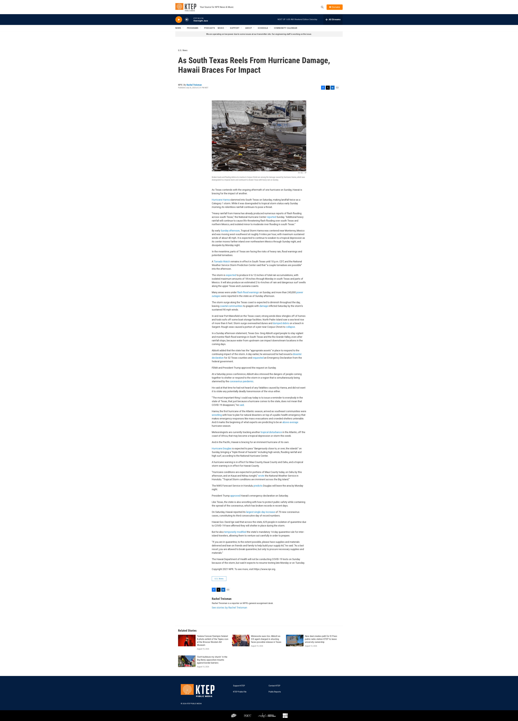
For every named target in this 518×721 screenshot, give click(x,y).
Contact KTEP (274, 686)
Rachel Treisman (194, 84)
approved (235, 495)
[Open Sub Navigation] (183, 28)
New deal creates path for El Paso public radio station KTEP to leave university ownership (321, 639)
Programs (192, 28)
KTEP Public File (239, 692)
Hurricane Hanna (221, 199)
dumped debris (281, 323)
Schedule (263, 28)
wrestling (217, 414)
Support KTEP (239, 686)
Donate (336, 7)
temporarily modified (235, 532)
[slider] (191, 19)
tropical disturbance (271, 432)
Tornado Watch (222, 261)
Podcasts (209, 28)
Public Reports (275, 692)
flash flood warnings (248, 292)
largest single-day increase (260, 512)
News (178, 28)
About (248, 28)
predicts (258, 485)
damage (263, 306)
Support (234, 28)
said (241, 405)
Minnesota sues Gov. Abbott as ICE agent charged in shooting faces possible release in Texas (266, 639)
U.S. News (183, 50)
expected (231, 275)
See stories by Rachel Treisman (229, 607)
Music (221, 28)
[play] (179, 19)
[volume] (187, 20)
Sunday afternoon (230, 230)
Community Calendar (285, 28)
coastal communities (231, 306)
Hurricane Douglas (221, 448)
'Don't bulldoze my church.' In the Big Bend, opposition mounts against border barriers (212, 660)
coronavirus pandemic (241, 381)
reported (271, 217)
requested (258, 357)
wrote (261, 475)
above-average (290, 422)
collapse (290, 326)
